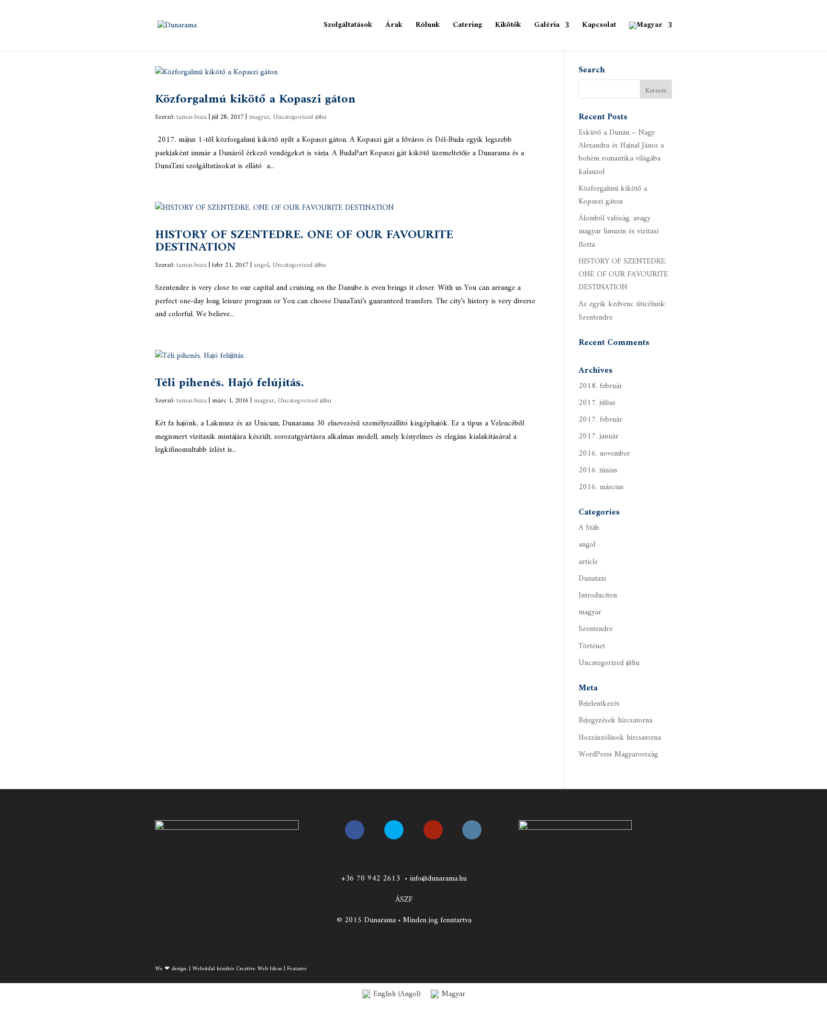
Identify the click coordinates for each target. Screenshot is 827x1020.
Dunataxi (592, 578)
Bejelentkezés (599, 704)
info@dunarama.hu (438, 878)
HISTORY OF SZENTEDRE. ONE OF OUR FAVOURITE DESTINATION (304, 241)
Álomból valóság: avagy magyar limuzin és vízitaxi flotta (619, 231)
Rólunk (427, 27)
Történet (592, 646)
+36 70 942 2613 (370, 878)
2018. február (600, 386)
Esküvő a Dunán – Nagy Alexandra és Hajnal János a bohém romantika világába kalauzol (621, 152)
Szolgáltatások (348, 27)
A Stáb (589, 528)
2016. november (604, 453)
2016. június (598, 470)
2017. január (598, 436)
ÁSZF (404, 899)
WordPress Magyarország (618, 754)
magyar (259, 117)
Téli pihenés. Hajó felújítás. (229, 383)
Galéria (546, 27)
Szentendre (596, 629)
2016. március (601, 487)
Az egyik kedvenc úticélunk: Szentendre (622, 311)
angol (261, 265)
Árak (393, 27)
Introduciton (598, 595)
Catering (467, 27)
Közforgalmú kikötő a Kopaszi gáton (255, 99)
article (588, 562)
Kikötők (508, 27)
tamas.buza (192, 117)
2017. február (600, 419)
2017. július (597, 403)
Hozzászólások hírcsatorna (620, 738)
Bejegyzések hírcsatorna (615, 720)
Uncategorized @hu (299, 117)
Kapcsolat (599, 27)
